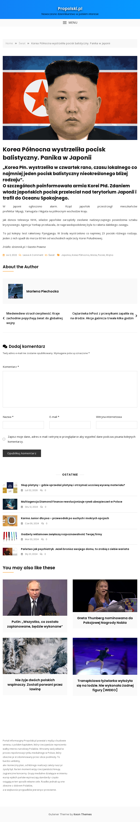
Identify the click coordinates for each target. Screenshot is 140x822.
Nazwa (8, 417)
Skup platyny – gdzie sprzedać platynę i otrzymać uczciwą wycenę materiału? (73, 485)
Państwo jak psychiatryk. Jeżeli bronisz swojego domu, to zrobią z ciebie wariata (75, 549)
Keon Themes (83, 814)
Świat (51, 255)
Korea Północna (80, 255)
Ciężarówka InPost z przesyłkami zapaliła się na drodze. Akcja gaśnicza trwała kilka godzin (102, 315)
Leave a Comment (33, 255)
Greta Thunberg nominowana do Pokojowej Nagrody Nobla (105, 620)
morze (93, 255)
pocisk (101, 255)
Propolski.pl (70, 8)
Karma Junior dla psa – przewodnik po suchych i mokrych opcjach (65, 518)
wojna (109, 255)
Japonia (66, 255)
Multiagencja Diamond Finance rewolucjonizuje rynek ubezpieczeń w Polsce (71, 501)
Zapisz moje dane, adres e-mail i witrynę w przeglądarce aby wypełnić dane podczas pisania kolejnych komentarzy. (71, 439)
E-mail (54, 417)
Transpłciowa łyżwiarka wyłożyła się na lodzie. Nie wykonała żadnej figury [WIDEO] (105, 685)
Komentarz (11, 366)
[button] (70, 22)
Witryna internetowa (109, 417)
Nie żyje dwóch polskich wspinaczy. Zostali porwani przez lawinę (35, 684)
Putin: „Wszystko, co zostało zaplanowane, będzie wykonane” (35, 623)
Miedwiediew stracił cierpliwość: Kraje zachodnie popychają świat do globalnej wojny (34, 318)
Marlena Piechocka (42, 291)
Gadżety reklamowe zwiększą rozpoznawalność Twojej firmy (61, 534)
